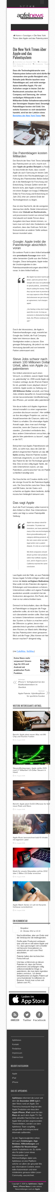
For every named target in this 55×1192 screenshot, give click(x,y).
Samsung (20, 66)
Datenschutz (17, 1057)
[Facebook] (27, 6)
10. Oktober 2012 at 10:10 (30, 931)
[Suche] (42, 2)
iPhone (15, 1082)
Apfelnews (16, 1040)
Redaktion (16, 1048)
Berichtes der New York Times (27, 115)
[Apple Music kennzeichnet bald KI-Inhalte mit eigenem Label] (31, 824)
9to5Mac (30, 651)
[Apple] (33, 6)
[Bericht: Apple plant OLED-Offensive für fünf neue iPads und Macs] (31, 790)
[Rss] (20, 6)
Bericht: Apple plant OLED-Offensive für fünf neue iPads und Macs (31, 805)
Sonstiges (27, 35)
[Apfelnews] (29, 16)
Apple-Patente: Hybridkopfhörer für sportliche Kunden (31, 693)
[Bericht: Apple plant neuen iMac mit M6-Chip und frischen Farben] (31, 721)
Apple (14, 66)
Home (18, 35)
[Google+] (24, 6)
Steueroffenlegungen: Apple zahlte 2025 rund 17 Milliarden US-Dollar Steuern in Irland (30, 770)
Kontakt (15, 1044)
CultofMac (21, 651)
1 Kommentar (39, 64)
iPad (14, 1078)
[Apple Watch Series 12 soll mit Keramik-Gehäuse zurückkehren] (31, 891)
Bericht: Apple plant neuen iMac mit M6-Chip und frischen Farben (29, 735)
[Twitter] (30, 6)
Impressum (17, 1053)
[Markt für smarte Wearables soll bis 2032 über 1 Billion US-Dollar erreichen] (31, 857)
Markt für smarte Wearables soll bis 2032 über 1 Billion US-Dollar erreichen (30, 872)
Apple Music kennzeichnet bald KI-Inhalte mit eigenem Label (30, 838)
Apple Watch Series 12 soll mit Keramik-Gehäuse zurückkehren (29, 906)
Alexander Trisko (31, 62)
